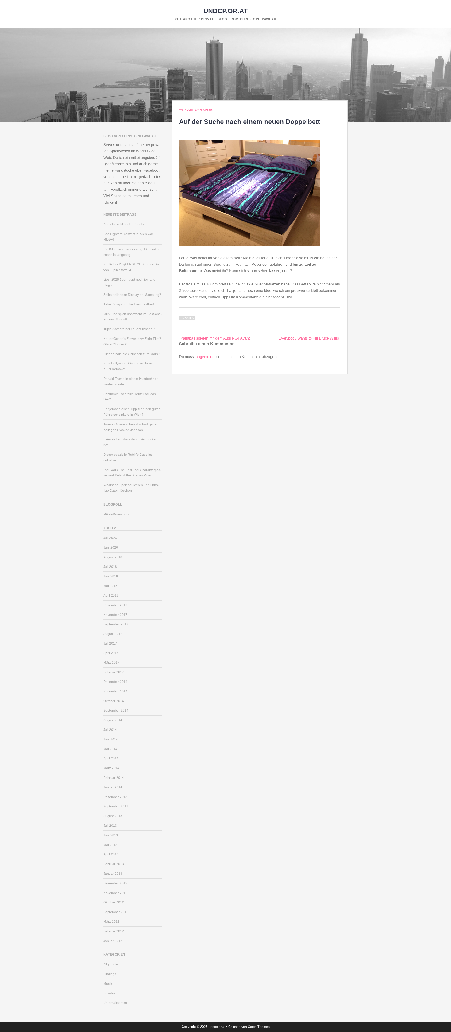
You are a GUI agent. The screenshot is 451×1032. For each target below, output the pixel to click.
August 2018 (112, 557)
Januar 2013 (112, 873)
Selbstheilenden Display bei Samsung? (132, 295)
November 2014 (115, 691)
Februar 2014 (113, 777)
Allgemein (110, 964)
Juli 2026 (110, 538)
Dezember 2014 (115, 682)
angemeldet (205, 357)
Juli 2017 (110, 643)
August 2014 (112, 720)
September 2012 (115, 912)
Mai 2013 (110, 845)
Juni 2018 (110, 576)
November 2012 (115, 893)
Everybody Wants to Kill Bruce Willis (309, 338)
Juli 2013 (110, 825)
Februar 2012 (113, 931)
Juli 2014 (110, 729)
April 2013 (110, 854)
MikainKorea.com (116, 514)
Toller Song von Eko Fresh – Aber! (128, 304)
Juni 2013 (110, 835)
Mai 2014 (110, 749)
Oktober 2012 (113, 902)
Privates (187, 318)
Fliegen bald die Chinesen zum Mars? (131, 354)
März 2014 (111, 768)
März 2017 (111, 662)
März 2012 (111, 921)
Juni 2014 (110, 739)
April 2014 (110, 758)
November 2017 (115, 615)
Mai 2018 (110, 586)
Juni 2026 (110, 547)
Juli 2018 (110, 567)
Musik (107, 983)
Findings (109, 974)
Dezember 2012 (115, 883)
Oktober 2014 (113, 701)
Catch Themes (259, 1026)
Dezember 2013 (115, 797)
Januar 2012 (112, 941)
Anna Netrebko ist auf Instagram (127, 224)
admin (208, 110)
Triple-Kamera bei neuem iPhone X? (130, 329)
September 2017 (115, 624)
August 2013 (112, 816)
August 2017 (112, 634)
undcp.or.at (225, 11)
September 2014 (115, 710)
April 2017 (110, 653)
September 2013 (115, 806)
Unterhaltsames (115, 1002)
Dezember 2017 (115, 605)
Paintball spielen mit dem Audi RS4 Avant (215, 338)
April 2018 (110, 595)
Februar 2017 (113, 672)
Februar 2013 (113, 864)
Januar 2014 (112, 787)
